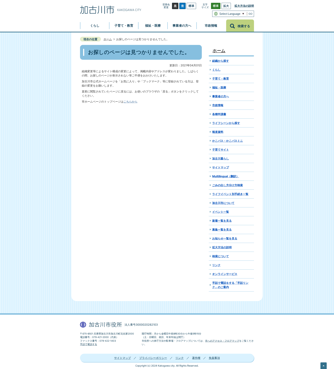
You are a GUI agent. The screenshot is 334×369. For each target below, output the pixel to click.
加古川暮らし (220, 158)
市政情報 (217, 105)
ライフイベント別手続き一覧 (230, 194)
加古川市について (223, 203)
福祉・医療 (219, 87)
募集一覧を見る (222, 229)
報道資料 (217, 132)
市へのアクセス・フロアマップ (222, 340)
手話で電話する (88, 344)
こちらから (130, 101)
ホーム (108, 39)
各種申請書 (219, 114)
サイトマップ (220, 167)
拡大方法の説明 (244, 5)
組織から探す (220, 61)
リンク (216, 265)
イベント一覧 (220, 211)
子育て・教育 (220, 78)
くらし (216, 69)
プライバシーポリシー (153, 358)
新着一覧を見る (222, 220)
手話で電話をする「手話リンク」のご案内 (230, 285)
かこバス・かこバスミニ (227, 140)
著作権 (196, 358)
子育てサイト (220, 149)
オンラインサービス (224, 274)
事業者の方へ (220, 96)
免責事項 (214, 358)
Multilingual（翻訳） (225, 176)
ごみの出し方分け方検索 (227, 185)
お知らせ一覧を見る (224, 238)
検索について (220, 256)
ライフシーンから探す (226, 123)
